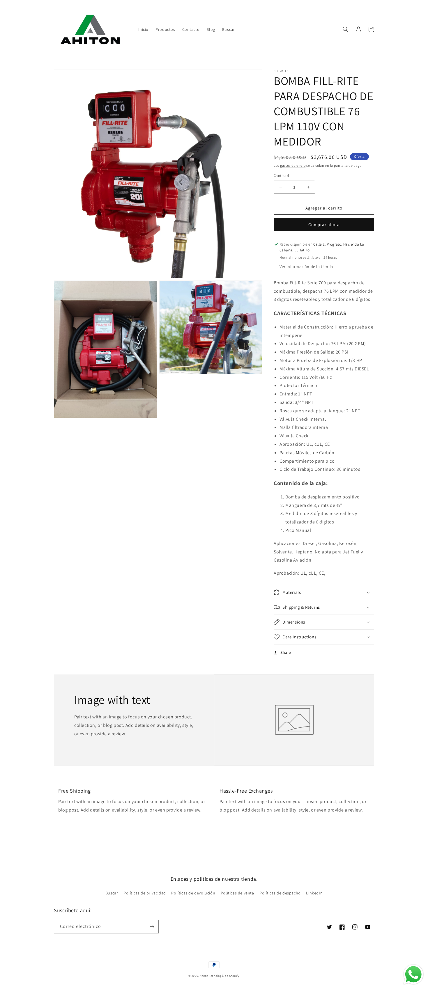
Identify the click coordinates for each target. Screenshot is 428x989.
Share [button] (285, 652)
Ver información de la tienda (306, 266)
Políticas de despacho (280, 893)
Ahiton (204, 976)
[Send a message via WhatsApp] (413, 974)
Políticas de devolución (193, 893)
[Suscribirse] (152, 926)
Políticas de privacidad (144, 893)
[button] (345, 29)
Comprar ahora (324, 224)
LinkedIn (314, 893)
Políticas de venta (237, 893)
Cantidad (281, 175)
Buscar (111, 893)
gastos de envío (293, 165)
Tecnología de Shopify (224, 976)
